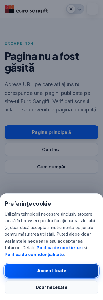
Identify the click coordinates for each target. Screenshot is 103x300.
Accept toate (51, 270)
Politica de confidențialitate (34, 254)
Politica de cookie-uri (60, 247)
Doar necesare (51, 287)
